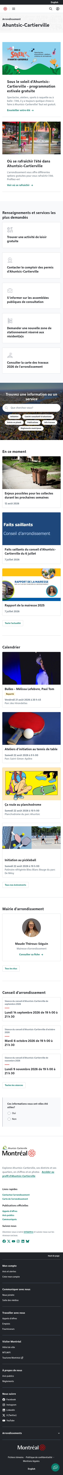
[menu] (14, 9)
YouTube (10, 1420)
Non (14, 1119)
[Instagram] (18, 1241)
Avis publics (8, 1215)
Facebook (11, 1399)
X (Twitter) (11, 1415)
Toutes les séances (14, 1085)
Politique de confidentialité (39, 1457)
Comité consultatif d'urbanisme (38, 416)
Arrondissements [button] (12, 1433)
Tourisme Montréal (11, 1358)
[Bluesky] (27, 1241)
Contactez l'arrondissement (16, 1195)
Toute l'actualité (13, 623)
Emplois (6, 1324)
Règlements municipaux (31, 428)
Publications (32, 422)
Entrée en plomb (14, 422)
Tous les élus (11, 968)
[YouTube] (13, 1241)
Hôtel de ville (8, 1347)
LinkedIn (10, 1410)
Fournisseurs (8, 1329)
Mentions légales (31, 1461)
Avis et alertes (9, 1271)
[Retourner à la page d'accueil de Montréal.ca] (5, 9)
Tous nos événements (15, 885)
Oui (14, 1113)
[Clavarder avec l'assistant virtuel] (55, 1467)
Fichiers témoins (16, 1457)
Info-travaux (49, 422)
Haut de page (53, 1256)
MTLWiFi (6, 1352)
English (54, 2)
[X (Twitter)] (9, 1241)
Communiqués (9, 1219)
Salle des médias (10, 1300)
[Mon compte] (58, 9)
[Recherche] (51, 9)
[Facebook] (4, 1241)
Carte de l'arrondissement (15, 1199)
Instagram (11, 1405)
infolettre (28, 1232)
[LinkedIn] (23, 1241)
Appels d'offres (9, 1211)
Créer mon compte (11, 1277)
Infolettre (14, 416)
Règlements (8, 1381)
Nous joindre (8, 1295)
